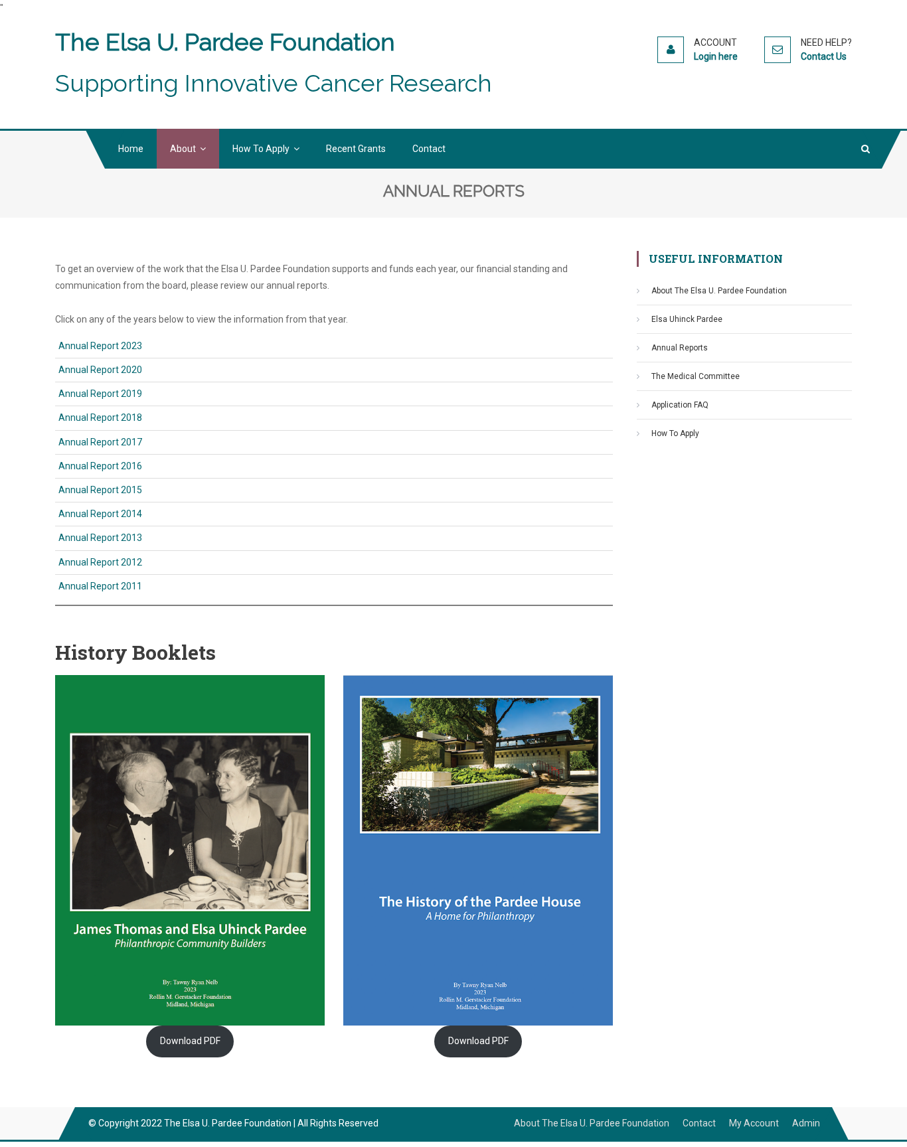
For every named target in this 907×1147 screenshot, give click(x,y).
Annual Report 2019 (100, 393)
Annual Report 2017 (100, 442)
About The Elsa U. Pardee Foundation (719, 290)
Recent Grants (356, 148)
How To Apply (260, 148)
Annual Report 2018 (100, 417)
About (183, 148)
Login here (716, 56)
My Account (754, 1123)
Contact (429, 148)
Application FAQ (679, 405)
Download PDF (190, 1040)
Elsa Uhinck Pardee (686, 319)
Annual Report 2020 (100, 369)
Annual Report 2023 (100, 346)
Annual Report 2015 (100, 490)
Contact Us (824, 56)
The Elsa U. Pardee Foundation (225, 42)
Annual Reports (679, 347)
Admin (806, 1123)
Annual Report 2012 (100, 562)
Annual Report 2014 (100, 513)
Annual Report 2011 (100, 586)
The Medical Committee (695, 376)
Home (130, 148)
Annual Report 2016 (100, 466)
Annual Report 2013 (100, 537)
